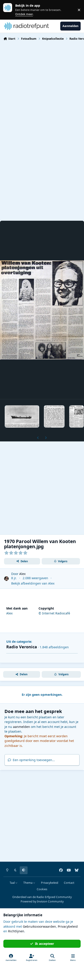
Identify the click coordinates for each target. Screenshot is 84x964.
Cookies (42, 889)
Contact (69, 883)
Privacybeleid (49, 883)
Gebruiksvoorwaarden (39, 926)
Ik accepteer (44, 943)
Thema (28, 883)
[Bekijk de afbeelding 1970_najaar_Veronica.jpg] (54, 416)
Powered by (42, 901)
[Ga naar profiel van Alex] (6, 578)
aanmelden (21, 727)
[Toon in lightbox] (42, 310)
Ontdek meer (10, 10)
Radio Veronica (21, 646)
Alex (22, 574)
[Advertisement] (42, 88)
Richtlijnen (16, 931)
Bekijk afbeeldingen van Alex (32, 583)
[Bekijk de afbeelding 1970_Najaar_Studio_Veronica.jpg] (22, 416)
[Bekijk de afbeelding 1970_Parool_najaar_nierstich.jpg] (76, 416)
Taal (12, 883)
